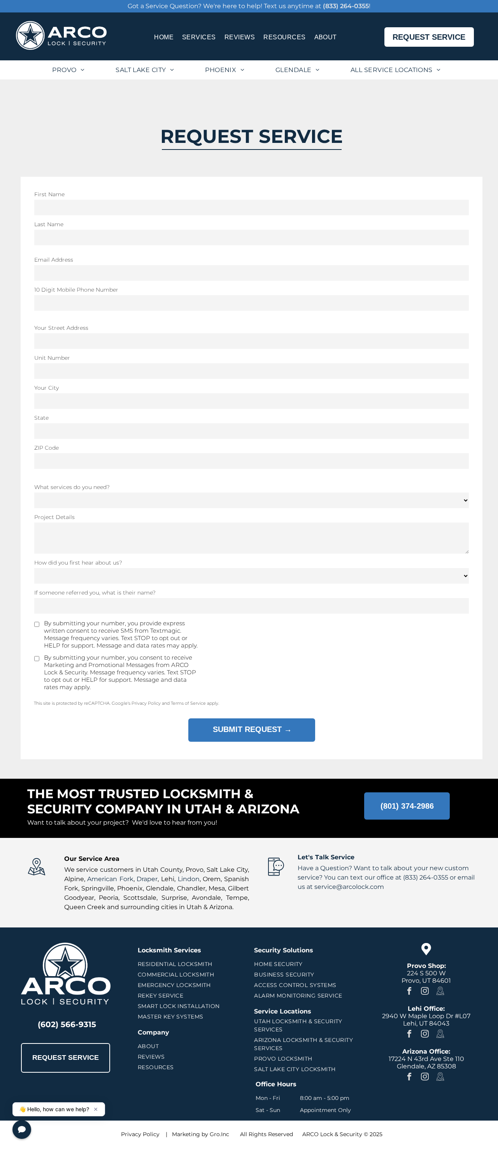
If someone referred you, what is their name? (95, 592)
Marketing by (190, 1134)
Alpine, (74, 879)
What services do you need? (72, 487)
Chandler (191, 888)
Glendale (160, 888)
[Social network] (440, 991)
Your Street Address (61, 327)
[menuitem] (163, 36)
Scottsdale (139, 897)
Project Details (54, 517)
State (41, 417)
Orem (212, 879)
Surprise (174, 897)
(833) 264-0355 (346, 6)
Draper (147, 879)
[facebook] (409, 991)
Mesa (217, 888)
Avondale (206, 897)
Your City (46, 387)
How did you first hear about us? (78, 562)
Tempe (237, 897)
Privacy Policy (140, 1134)
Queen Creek (84, 907)
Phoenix (130, 888)
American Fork (110, 879)
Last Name (48, 224)
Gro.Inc (219, 1134)
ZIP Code (46, 447)
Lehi (167, 879)
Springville (97, 888)
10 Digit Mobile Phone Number (76, 289)
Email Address (53, 259)
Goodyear (79, 897)
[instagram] (424, 991)
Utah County (162, 869)
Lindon (189, 879)
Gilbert (238, 888)
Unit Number (52, 357)
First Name (49, 194)
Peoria (108, 897)
